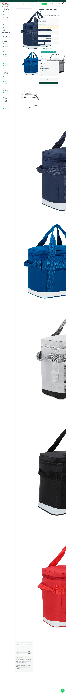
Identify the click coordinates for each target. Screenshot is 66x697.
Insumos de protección (6, 73)
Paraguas (6, 90)
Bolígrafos (6, 48)
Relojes (6, 94)
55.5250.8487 (33, 1)
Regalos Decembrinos (6, 30)
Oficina (6, 88)
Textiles (6, 103)
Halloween (6, 27)
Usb (5, 106)
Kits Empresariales (6, 76)
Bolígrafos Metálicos (6, 52)
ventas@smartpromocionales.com (21, 1)
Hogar (6, 67)
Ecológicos (6, 61)
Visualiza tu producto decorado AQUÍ (49, 51)
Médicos (6, 83)
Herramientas (7, 65)
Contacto (36, 3)
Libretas (6, 79)
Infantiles (6, 70)
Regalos (6, 92)
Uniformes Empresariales (6, 9)
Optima (6, 36)
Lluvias (6, 11)
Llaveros (6, 81)
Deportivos (6, 58)
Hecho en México (6, 39)
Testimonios (31, 3)
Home (17, 5)
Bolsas (6, 54)
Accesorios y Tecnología (6, 44)
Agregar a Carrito (48, 82)
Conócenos (25, 3)
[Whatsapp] (63, 691)
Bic (5, 34)
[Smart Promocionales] (6, 3)
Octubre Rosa (6, 25)
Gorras (6, 63)
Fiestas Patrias (6, 21)
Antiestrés (6, 46)
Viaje (5, 108)
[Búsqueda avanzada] (59, 3)
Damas (6, 56)
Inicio (14, 3)
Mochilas (6, 85)
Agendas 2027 (6, 14)
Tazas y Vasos (6, 98)
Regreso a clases (6, 18)
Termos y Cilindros (5, 101)
